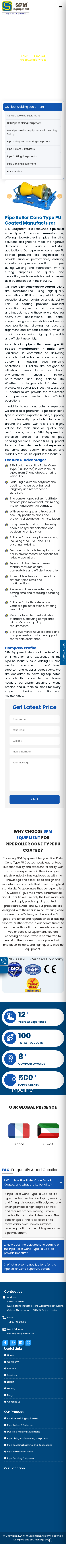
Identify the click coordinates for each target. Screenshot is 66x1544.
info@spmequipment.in (20, 1333)
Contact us (13, 1401)
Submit (34, 799)
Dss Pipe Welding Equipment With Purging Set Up (32, 132)
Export (10, 1381)
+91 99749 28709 (16, 1321)
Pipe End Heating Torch (20, 1451)
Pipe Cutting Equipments (22, 156)
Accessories (14, 171)
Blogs (10, 1395)
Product (39, 56)
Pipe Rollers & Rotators (21, 149)
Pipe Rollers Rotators (33, 59)
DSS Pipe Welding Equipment (24, 123)
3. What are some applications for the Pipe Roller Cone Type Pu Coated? (30, 1267)
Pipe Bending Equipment (21, 164)
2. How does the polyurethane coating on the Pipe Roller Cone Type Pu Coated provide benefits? (32, 1249)
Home (24, 56)
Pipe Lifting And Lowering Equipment (28, 141)
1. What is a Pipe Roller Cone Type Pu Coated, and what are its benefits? (28, 1182)
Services (12, 1375)
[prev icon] (9, 196)
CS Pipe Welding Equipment (23, 115)
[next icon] (59, 196)
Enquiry (11, 1388)
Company (13, 1361)
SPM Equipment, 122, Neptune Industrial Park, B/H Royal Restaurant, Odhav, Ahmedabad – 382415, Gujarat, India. (35, 1306)
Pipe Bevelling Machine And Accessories (29, 1445)
